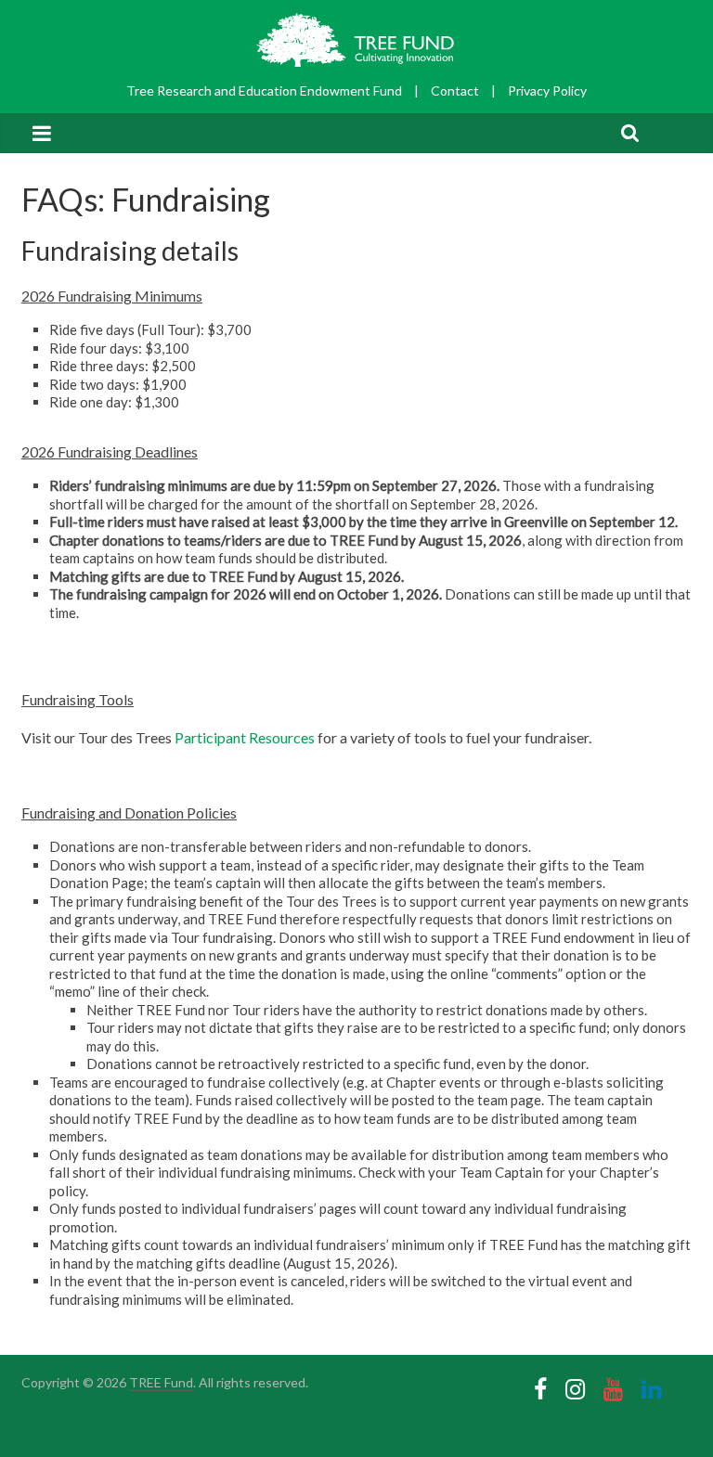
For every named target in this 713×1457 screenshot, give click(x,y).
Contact (455, 90)
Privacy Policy (547, 90)
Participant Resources (245, 737)
